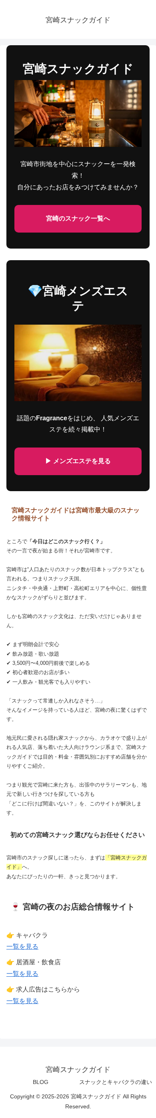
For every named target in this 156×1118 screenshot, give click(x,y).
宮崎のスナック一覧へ (78, 218)
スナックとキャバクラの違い (115, 1082)
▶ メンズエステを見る (78, 461)
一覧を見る (22, 946)
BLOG (40, 1082)
